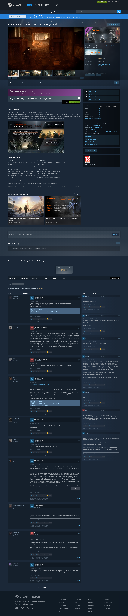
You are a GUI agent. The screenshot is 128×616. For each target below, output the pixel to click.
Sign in (11, 82)
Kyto (14, 358)
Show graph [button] (114, 278)
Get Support (107, 605)
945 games (15, 565)
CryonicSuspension (18, 505)
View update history (90, 139)
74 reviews (15, 567)
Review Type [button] (12, 278)
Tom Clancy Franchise (111, 131)
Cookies (90, 608)
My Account (107, 608)
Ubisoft (100, 66)
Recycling (77, 608)
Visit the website (89, 136)
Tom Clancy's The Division (98, 131)
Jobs (76, 602)
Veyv (14, 377)
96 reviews (15, 443)
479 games (15, 507)
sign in (109, 1)
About (46, 5)
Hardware (77, 605)
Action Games (18, 22)
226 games (15, 360)
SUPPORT (54, 5)
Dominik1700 (16, 419)
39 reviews (15, 328)
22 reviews (15, 461)
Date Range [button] (45, 278)
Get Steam (106, 599)
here (37, 248)
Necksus (15, 563)
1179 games (15, 534)
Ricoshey (15, 327)
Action (93, 75)
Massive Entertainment (104, 64)
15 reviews (15, 422)
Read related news (90, 141)
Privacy (90, 599)
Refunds (90, 611)
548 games (15, 441)
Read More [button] (75, 488)
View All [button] (78, 194)
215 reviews (15, 300)
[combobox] (96, 11)
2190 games (15, 298)
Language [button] (35, 278)
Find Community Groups (91, 144)
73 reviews (15, 381)
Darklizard (16, 296)
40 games (15, 420)
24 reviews (15, 535)
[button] (11, 12)
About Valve (78, 599)
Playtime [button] (55, 278)
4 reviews (15, 362)
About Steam (62, 599)
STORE (29, 5)
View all (118, 243)
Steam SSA (62, 602)
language (116, 1)
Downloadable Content (70, 22)
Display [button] (64, 278)
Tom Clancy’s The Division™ (55, 22)
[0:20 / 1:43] (46, 48)
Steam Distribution (64, 608)
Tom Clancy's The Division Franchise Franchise (35, 22)
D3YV (14, 439)
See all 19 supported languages (93, 118)
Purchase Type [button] (24, 278)
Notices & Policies (93, 605)
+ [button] (100, 75)
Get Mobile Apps (108, 602)
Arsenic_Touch (17, 532)
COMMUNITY (38, 5)
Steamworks (62, 605)
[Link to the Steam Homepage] (14, 6)
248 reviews (15, 508)
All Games (10, 22)
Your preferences (116, 262)
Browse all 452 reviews (44, 587)
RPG (97, 75)
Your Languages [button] (17, 284)
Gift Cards (61, 611)
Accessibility (91, 602)
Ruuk (14, 460)
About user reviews (105, 262)
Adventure (88, 75)
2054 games (15, 379)
